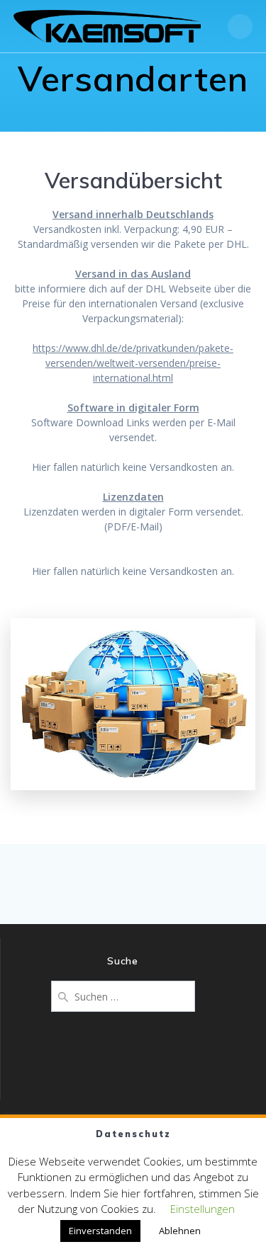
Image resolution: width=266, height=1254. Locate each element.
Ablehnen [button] (180, 1230)
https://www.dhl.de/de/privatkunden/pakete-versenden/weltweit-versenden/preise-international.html (133, 362)
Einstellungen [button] (202, 1209)
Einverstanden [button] (100, 1230)
